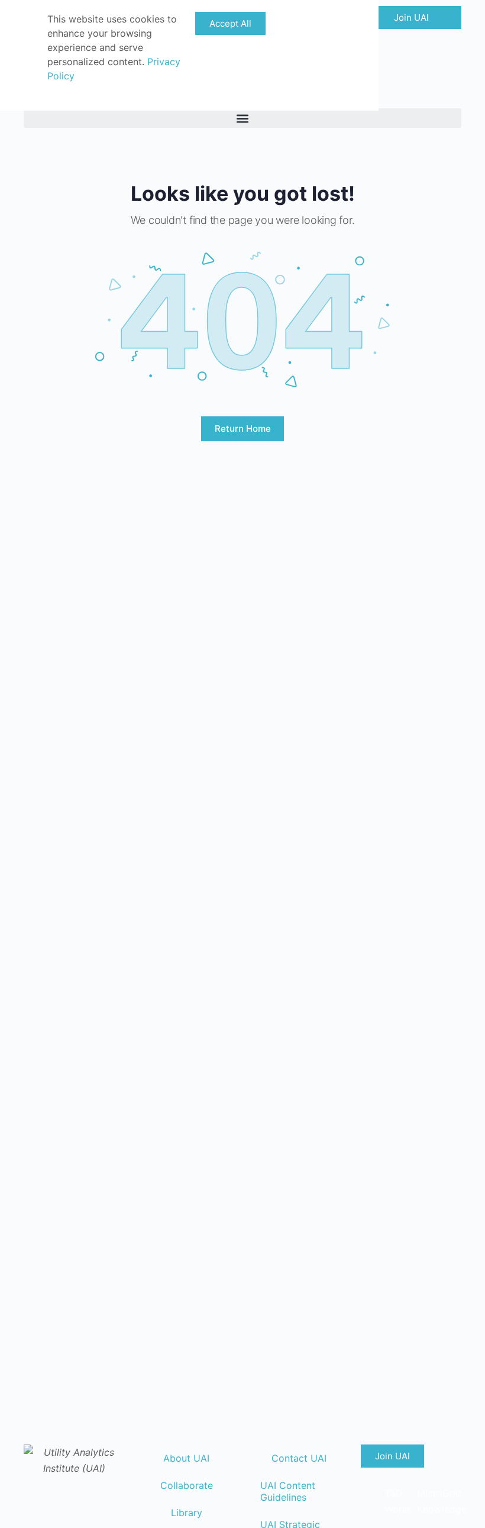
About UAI (186, 1458)
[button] (242, 118)
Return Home (243, 428)
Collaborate (186, 1485)
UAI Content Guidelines (287, 1491)
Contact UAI (298, 1458)
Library (186, 1513)
